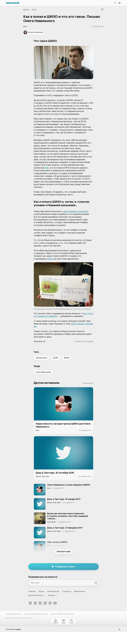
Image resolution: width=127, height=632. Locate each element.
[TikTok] (40, 603)
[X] (30, 603)
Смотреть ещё (63, 551)
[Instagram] (35, 603)
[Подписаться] (95, 582)
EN (115, 3)
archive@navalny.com (14, 614)
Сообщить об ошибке (84, 341)
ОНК (46, 168)
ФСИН (55, 358)
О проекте (66, 591)
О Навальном (53, 591)
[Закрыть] (119, 629)
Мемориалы (79, 591)
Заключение (41, 358)
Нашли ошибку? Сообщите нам (62, 614)
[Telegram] (45, 603)
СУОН (50, 259)
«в (64, 211)
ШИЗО (66, 358)
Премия (51, 595)
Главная (32, 591)
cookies (18, 629)
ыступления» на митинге (76, 211)
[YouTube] (55, 603)
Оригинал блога (35, 595)
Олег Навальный (43, 372)
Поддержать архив (65, 567)
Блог (34, 10)
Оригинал (38, 341)
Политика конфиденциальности (36, 614)
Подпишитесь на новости (42, 577)
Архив (26, 10)
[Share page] (102, 9)
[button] (63, 62)
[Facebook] (50, 603)
